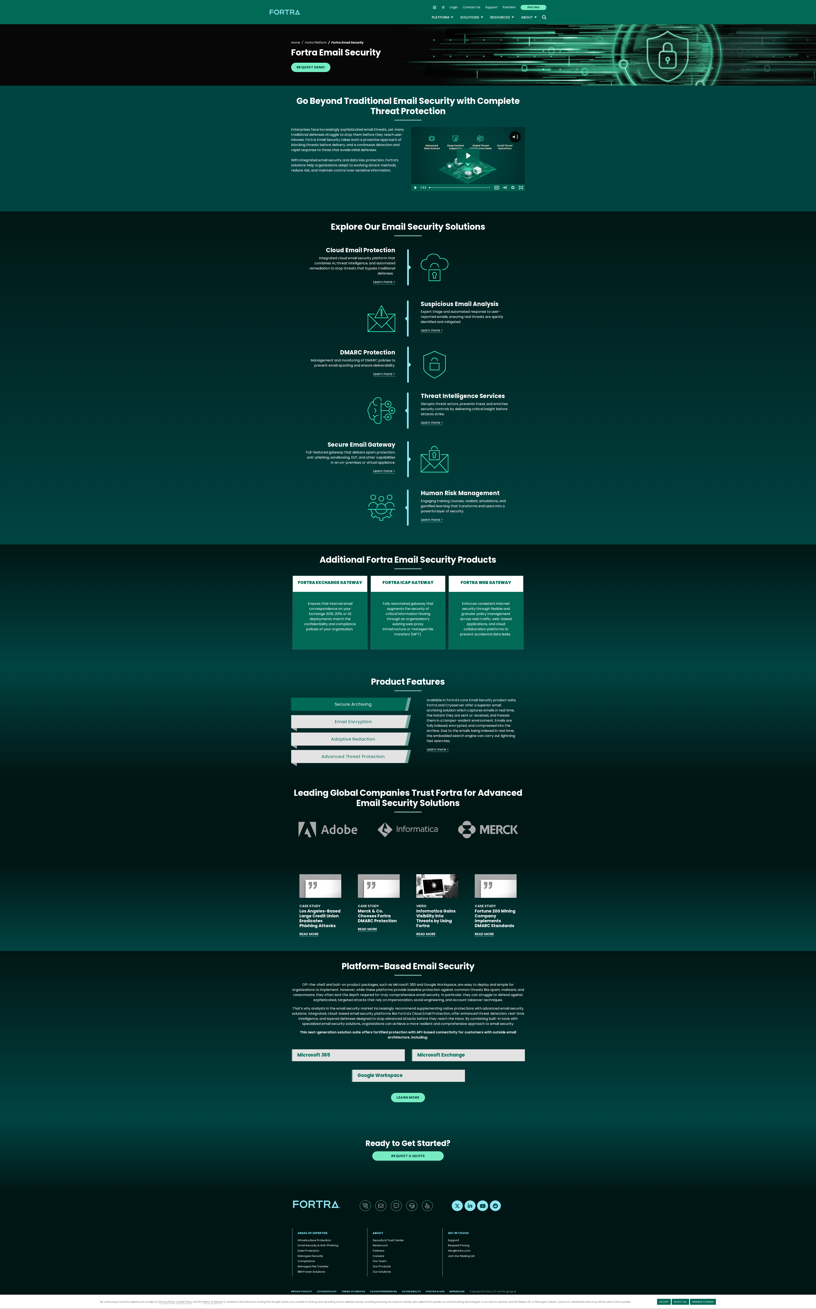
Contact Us (471, 7)
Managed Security (310, 1256)
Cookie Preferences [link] (383, 1291)
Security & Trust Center (388, 1240)
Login (454, 7)
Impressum (457, 1291)
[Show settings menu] (513, 187)
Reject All (680, 1301)
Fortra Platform (316, 42)
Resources (502, 17)
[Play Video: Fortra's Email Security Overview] (468, 156)
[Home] (286, 12)
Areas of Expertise (312, 1233)
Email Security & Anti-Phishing (318, 1245)
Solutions (471, 17)
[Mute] (505, 187)
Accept (664, 1301)
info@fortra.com (459, 1251)
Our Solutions (382, 1272)
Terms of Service (212, 1301)
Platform (442, 17)
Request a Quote (408, 1155)
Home (295, 42)
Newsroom (380, 1245)
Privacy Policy (167, 1301)
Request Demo (311, 67)
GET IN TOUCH (458, 1233)
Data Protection (308, 1251)
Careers (378, 1256)
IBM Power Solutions (311, 1272)
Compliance (306, 1261)
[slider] (459, 187)
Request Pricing (458, 1245)
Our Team (380, 1261)
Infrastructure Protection (314, 1240)
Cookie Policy (184, 1301)
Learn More (408, 1097)
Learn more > (384, 281)
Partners (509, 7)
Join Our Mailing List (461, 1256)
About (529, 17)
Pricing (533, 7)
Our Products (382, 1266)
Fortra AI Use (435, 1291)
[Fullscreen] (521, 187)
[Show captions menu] (497, 187)
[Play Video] (415, 187)
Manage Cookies (703, 1301)
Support (491, 7)
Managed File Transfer (313, 1266)
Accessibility (411, 1291)
